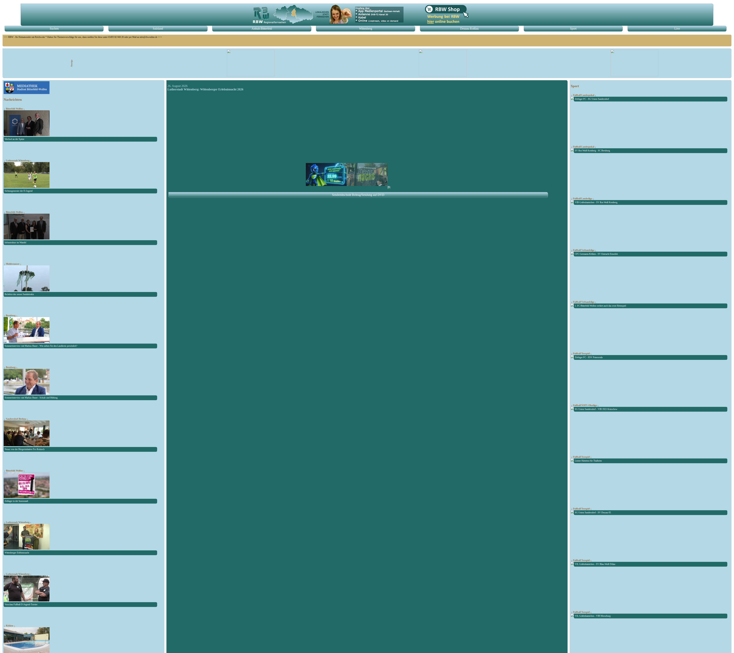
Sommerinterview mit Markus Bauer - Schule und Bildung (31, 397)
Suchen (54, 28)
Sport (573, 28)
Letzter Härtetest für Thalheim (588, 460)
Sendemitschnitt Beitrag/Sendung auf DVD (358, 194)
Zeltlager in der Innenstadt (16, 501)
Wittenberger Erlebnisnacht (17, 552)
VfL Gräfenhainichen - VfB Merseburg (593, 616)
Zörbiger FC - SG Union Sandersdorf (592, 99)
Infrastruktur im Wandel (15, 242)
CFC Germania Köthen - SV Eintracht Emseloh (596, 254)
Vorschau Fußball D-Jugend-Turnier (21, 604)
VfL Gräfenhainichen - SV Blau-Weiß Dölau (595, 564)
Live (677, 28)
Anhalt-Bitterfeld (262, 28)
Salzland (158, 28)
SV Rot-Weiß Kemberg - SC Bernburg (592, 150)
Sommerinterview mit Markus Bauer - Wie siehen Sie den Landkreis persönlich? (41, 346)
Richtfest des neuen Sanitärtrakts (19, 294)
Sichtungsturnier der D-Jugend (18, 191)
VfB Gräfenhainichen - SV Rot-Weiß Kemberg (596, 202)
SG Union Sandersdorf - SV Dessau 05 (593, 512)
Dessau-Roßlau (469, 28)
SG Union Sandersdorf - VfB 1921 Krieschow (596, 409)
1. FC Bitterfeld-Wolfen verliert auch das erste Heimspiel (600, 305)
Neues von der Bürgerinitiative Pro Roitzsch (25, 449)
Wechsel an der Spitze (14, 139)
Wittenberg (365, 28)
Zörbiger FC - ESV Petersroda (588, 357)
